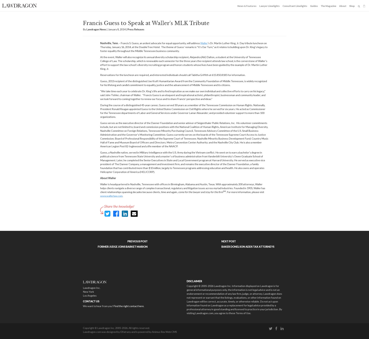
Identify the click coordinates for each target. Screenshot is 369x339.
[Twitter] (270, 328)
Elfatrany (125, 331)
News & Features (246, 6)
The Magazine (328, 6)
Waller (204, 43)
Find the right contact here (128, 306)
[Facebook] (276, 328)
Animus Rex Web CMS (164, 331)
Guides (314, 6)
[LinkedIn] (282, 328)
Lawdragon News (96, 29)
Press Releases (135, 29)
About (342, 6)
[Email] (134, 214)
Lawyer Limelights (269, 6)
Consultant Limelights (295, 6)
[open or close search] (359, 6)
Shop (352, 6)
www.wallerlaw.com (111, 195)
